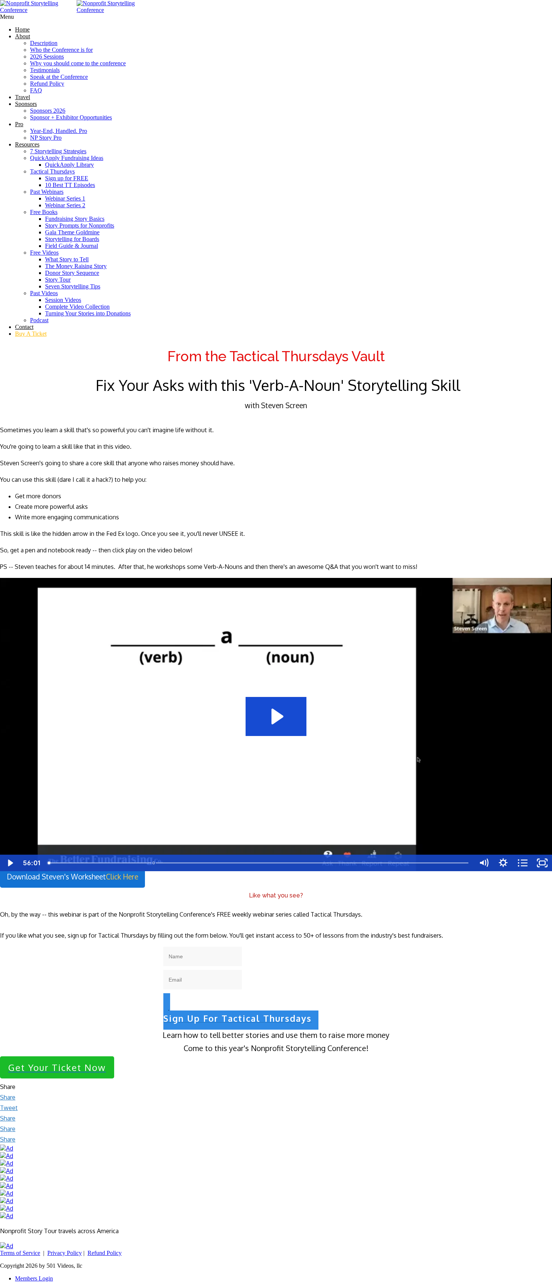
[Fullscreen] (542, 863)
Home (22, 29)
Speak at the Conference (59, 77)
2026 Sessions (47, 56)
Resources (27, 144)
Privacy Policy (64, 1253)
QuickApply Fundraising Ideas (66, 158)
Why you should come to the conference (78, 63)
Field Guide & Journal (71, 246)
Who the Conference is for (61, 50)
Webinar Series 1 (65, 198)
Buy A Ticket (31, 333)
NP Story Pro (46, 137)
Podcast (39, 320)
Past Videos (44, 293)
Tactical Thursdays (52, 171)
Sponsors (26, 104)
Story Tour (58, 279)
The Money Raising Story (76, 266)
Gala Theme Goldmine (72, 232)
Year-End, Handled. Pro (58, 131)
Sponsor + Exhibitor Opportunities (71, 117)
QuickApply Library (69, 164)
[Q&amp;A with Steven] (154, 863)
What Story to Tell (67, 259)
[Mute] (483, 863)
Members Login (34, 1278)
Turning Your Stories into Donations (88, 313)
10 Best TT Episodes (70, 185)
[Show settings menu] (503, 863)
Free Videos (44, 252)
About (22, 36)
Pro (19, 124)
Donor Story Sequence (72, 273)
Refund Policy (47, 83)
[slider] (259, 863)
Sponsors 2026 (47, 110)
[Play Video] (10, 863)
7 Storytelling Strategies (58, 151)
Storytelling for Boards (72, 239)
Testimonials (45, 70)
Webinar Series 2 (65, 205)
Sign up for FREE (66, 178)
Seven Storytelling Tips (72, 286)
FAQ (36, 90)
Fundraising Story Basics (74, 219)
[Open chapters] (522, 863)
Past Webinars (46, 192)
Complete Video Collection (77, 306)
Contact (24, 327)
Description (43, 43)
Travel (22, 97)
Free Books (43, 212)
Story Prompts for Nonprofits (79, 225)
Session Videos (63, 300)
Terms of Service (20, 1253)
